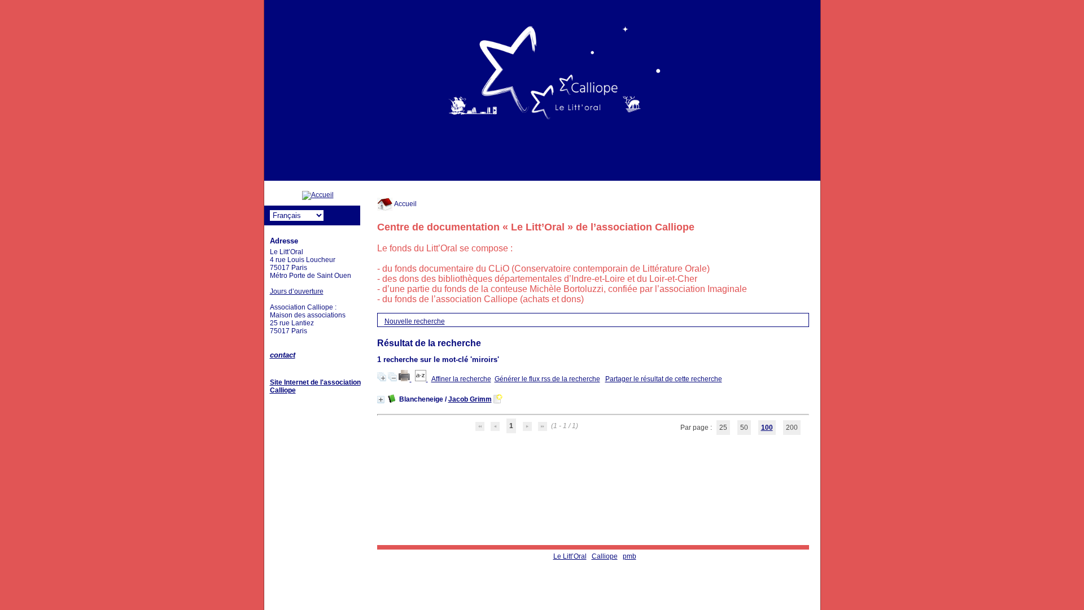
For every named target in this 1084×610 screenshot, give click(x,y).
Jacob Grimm (470, 399)
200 (792, 428)
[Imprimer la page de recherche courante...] (405, 379)
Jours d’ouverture (297, 291)
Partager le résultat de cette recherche (663, 379)
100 (767, 428)
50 (744, 428)
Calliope (605, 556)
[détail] (380, 399)
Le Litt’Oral (570, 556)
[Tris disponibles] (421, 379)
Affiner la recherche (461, 379)
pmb (629, 556)
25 (723, 428)
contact (282, 355)
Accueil (405, 204)
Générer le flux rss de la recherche (547, 379)
